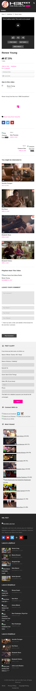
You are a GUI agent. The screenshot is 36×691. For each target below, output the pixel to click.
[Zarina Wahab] (6, 608)
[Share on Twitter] (8, 122)
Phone (3, 388)
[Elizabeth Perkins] (18, 250)
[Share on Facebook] (3, 122)
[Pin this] (12, 122)
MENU (4, 10)
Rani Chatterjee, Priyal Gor (20, 613)
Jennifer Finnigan (7, 183)
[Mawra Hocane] (6, 557)
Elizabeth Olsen (6, 235)
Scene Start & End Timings (9, 374)
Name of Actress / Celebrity (9, 361)
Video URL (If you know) (8, 381)
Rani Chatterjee (16, 623)
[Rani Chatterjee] (6, 626)
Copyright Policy (24, 685)
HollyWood (13, 66)
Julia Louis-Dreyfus (18, 665)
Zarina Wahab (16, 605)
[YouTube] (8, 537)
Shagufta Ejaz (16, 561)
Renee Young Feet (15, 116)
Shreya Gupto (16, 590)
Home (3, 685)
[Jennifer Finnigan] (18, 172)
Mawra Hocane (16, 555)
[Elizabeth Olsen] (18, 224)
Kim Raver (5, 209)
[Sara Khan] (6, 600)
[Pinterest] (21, 537)
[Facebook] (3, 537)
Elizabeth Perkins (7, 261)
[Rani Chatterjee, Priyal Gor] (6, 617)
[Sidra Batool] (6, 571)
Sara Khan (15, 598)
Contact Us (15, 688)
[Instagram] (16, 537)
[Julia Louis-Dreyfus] (6, 668)
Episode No (5, 368)
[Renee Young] (4, 87)
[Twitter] (12, 537)
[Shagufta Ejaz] (6, 563)
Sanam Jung (15, 548)
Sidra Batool (15, 568)
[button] (18, 25)
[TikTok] (25, 537)
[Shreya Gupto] (6, 593)
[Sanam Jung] (6, 550)
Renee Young (11, 86)
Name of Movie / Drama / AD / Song (12, 354)
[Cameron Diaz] (18, 148)
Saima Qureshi (16, 576)
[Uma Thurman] (18, 135)
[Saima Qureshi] (6, 578)
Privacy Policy (12, 685)
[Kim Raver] (18, 198)
